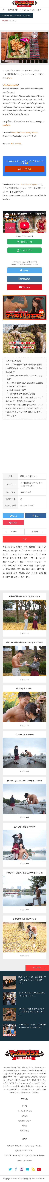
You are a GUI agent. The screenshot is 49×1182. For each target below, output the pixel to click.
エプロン (22, 550)
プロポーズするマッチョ (25, 734)
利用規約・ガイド (24, 1121)
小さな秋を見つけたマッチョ (24, 919)
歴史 (15, 573)
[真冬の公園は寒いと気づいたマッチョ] (24, 619)
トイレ (21, 554)
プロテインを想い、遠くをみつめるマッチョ (24, 873)
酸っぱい (15, 577)
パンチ (37, 554)
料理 (22, 476)
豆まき (34, 573)
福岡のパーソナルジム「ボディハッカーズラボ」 (24, 1146)
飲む (28, 577)
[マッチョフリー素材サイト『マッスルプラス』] (24, 3)
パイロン (29, 554)
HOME (24, 1106)
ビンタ (13, 558)
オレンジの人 (15, 143)
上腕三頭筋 (23, 614)
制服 (31, 565)
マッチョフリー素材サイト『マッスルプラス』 (29, 1179)
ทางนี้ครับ (6, 125)
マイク (30, 562)
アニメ (39, 547)
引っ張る (26, 569)
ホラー (23, 562)
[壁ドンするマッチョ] (24, 712)
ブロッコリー (24, 558)
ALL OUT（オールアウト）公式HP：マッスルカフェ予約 (24, 1156)
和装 (8, 569)
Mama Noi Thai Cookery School (24, 132)
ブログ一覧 (36, 968)
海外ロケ (33, 476)
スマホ (13, 554)
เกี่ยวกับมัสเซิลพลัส (10, 85)
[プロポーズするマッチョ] (24, 758)
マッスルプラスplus (28, 184)
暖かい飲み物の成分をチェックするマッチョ (24, 642)
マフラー (38, 562)
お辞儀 (32, 547)
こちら (9, 78)
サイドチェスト (35, 550)
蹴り (8, 577)
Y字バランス (9, 547)
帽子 (19, 569)
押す (33, 569)
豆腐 (41, 573)
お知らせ (24, 1116)
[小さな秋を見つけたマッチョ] (24, 942)
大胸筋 (21, 706)
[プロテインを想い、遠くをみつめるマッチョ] (24, 896)
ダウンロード (24, 633)
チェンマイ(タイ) (27, 505)
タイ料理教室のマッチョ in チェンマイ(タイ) (16, 15)
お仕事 (19, 547)
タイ (27, 476)
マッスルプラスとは (25, 1111)
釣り (23, 577)
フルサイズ (26, 250)
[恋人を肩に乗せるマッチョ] (24, 850)
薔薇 (28, 573)
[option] (24, 982)
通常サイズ (26, 242)
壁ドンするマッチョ (24, 688)
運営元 (24, 1126)
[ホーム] (3, 10)
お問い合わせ (24, 1131)
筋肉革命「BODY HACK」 (24, 1151)
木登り (9, 573)
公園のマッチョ (17, 611)
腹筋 (28, 706)
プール (34, 558)
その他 (26, 611)
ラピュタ (12, 565)
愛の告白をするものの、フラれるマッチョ (24, 781)
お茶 (26, 547)
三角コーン (23, 565)
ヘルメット (13, 562)
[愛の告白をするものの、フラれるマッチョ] (24, 804)
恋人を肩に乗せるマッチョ (25, 827)
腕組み (22, 573)
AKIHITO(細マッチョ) (36, 611)
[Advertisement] (24, 448)
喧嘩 (13, 569)
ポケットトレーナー (25, 1161)
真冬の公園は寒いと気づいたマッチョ (24, 596)
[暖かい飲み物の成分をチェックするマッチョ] (24, 666)
